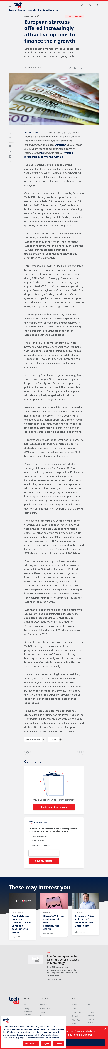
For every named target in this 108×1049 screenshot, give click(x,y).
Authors (75, 1008)
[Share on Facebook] (10, 146)
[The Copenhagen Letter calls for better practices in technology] (35, 959)
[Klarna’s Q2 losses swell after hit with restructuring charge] (54, 901)
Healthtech (45, 1008)
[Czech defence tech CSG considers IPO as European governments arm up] (22, 901)
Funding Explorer (48, 10)
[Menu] (10, 6)
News (12, 10)
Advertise (76, 1016)
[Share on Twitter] (10, 151)
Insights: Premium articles (28, 1011)
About (74, 1004)
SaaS (42, 1012)
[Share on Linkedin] (10, 156)
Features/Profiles (33, 739)
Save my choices (43, 860)
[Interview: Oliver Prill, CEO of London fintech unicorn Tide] (85, 901)
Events (91, 1004)
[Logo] (19, 5)
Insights (31, 10)
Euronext (60, 144)
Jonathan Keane (54, 979)
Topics (21, 10)
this (42, 152)
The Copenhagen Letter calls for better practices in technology (63, 959)
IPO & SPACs (30, 16)
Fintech (46, 912)
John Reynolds (48, 933)
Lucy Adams (16, 936)
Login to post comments (54, 807)
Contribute (76, 1012)
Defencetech (17, 912)
